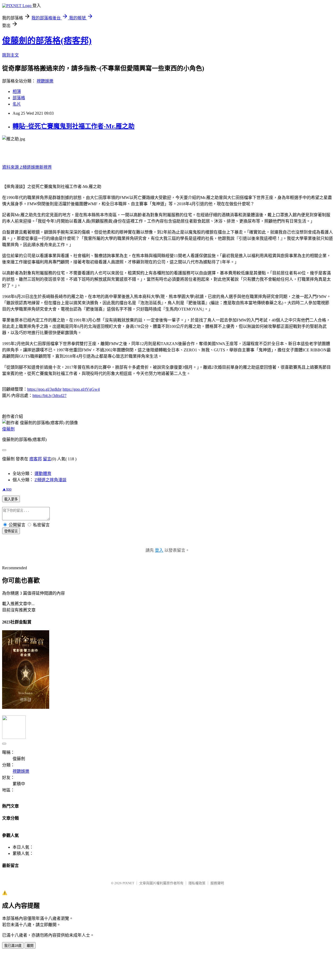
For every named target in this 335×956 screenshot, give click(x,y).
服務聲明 (217, 883)
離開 (30, 946)
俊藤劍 (8, 429)
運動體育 (43, 473)
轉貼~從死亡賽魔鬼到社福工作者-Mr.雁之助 (74, 126)
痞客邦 (35, 459)
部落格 (19, 98)
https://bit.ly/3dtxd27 (49, 395)
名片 (17, 104)
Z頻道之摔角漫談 (50, 480)
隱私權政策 (196, 883)
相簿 (17, 91)
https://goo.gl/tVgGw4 (81, 389)
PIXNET (128, 883)
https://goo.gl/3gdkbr (44, 389)
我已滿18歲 (12, 946)
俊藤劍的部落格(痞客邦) (47, 40)
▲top (7, 489)
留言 (47, 459)
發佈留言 (11, 531)
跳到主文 (10, 55)
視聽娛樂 (45, 81)
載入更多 (11, 499)
